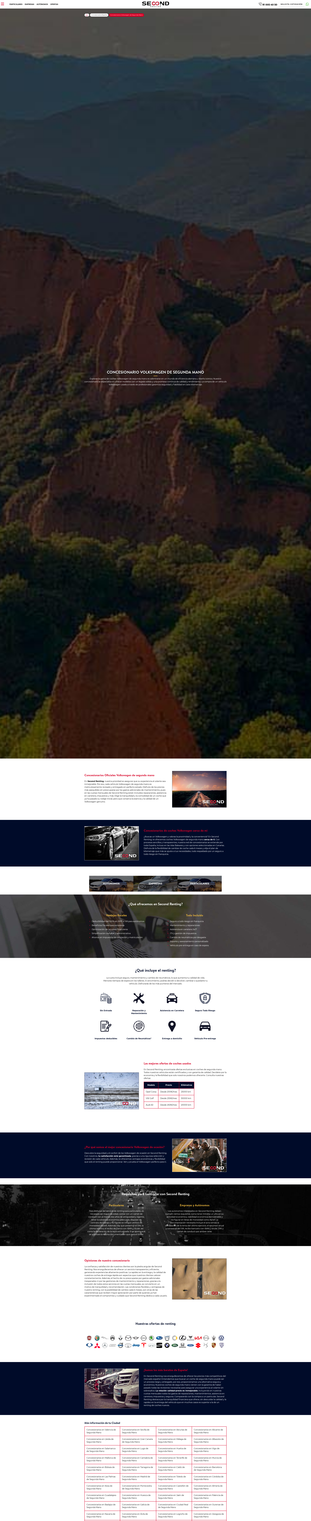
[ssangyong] (89, 1345)
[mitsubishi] (97, 1345)
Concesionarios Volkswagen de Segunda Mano (126, 15)
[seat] (159, 1345)
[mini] (136, 1338)
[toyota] (128, 1345)
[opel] (206, 1338)
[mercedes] (105, 1345)
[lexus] (182, 1338)
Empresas (29, 4)
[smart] (175, 1338)
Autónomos (42, 4)
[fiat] (89, 1338)
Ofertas (54, 4)
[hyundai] (151, 1345)
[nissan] (143, 1338)
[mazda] (128, 1338)
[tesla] (143, 1345)
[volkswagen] (221, 1338)
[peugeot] (221, 1345)
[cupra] (190, 1338)
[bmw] (167, 1345)
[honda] (182, 1345)
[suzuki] (198, 1345)
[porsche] (213, 1345)
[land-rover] (175, 1345)
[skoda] (151, 1338)
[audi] (112, 1345)
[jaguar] (105, 1338)
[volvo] (120, 1345)
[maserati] (213, 1338)
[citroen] (112, 1338)
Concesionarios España (99, 15)
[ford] (190, 1345)
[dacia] (167, 1338)
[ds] (206, 1345)
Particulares (15, 4)
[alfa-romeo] (97, 1338)
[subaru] (159, 1338)
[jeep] (136, 1345)
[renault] (120, 1338)
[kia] (198, 1338)
